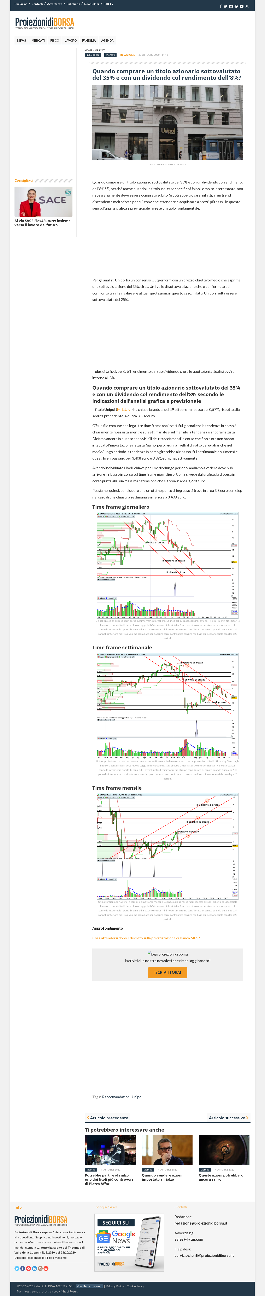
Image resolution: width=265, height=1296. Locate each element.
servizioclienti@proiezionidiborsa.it (204, 1255)
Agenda (107, 40)
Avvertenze (54, 4)
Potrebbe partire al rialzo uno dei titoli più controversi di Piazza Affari (110, 1179)
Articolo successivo (227, 1117)
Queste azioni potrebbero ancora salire (221, 1177)
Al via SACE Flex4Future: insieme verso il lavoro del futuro (42, 222)
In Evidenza (93, 55)
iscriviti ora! (167, 972)
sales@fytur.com (189, 1239)
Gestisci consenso (89, 1286)
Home (88, 50)
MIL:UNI (124, 409)
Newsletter (91, 4)
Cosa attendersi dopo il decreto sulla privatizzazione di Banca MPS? (146, 938)
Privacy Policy (115, 1286)
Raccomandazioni (116, 1096)
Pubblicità (73, 4)
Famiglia (89, 40)
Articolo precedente (109, 1117)
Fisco (54, 40)
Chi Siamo (20, 4)
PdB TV (108, 4)
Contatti (37, 4)
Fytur (73, 1291)
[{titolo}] (221, 6)
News (21, 40)
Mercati (38, 40)
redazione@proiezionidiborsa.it (201, 1223)
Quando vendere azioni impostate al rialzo (162, 1177)
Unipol (137, 1096)
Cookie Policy (135, 1286)
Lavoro (71, 40)
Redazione (127, 55)
